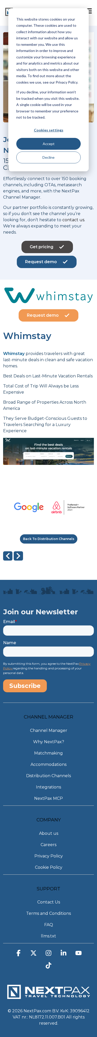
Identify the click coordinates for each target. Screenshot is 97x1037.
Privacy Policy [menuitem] (48, 856)
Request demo (41, 261)
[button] (18, 955)
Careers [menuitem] (48, 844)
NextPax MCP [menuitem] (48, 798)
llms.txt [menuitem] (48, 936)
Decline (48, 157)
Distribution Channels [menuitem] (48, 775)
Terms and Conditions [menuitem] (48, 913)
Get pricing (41, 246)
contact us (73, 219)
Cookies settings (48, 130)
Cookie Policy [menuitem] (48, 867)
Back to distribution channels (48, 539)
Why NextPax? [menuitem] (48, 741)
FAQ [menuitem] (48, 924)
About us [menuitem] (48, 833)
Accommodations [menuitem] (48, 764)
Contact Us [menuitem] (48, 902)
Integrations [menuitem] (48, 787)
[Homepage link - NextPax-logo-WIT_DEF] (48, 996)
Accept (49, 143)
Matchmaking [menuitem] (48, 753)
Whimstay (14, 353)
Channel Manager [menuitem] (48, 730)
